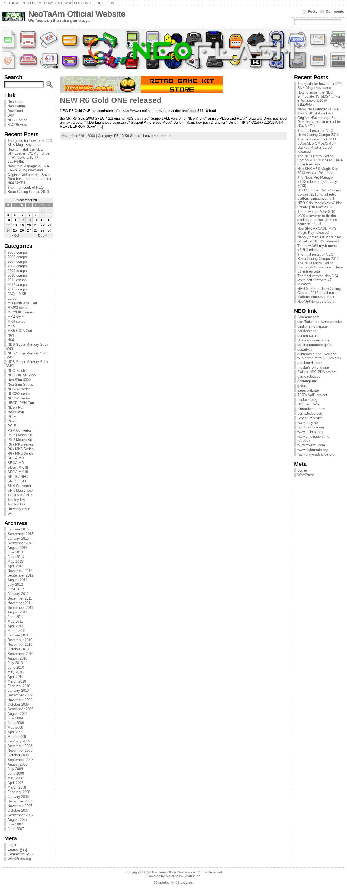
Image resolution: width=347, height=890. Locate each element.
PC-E (12, 417)
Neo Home (16, 102)
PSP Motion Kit (20, 435)
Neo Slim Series (20, 384)
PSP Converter (19, 430)
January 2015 (18, 538)
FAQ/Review (17, 125)
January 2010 (18, 691)
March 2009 (17, 737)
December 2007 (20, 801)
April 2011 (15, 626)
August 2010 (17, 658)
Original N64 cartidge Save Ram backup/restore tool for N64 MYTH (29, 179)
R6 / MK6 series (20, 444)
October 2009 (18, 704)
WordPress (306, 475)
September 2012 (20, 575)
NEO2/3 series (19, 389)
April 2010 (15, 677)
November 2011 (20, 603)
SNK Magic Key (20, 490)
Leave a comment (157, 136)
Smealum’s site (309, 418)
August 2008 (17, 764)
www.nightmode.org (312, 450)
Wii (10, 513)
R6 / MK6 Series (21, 449)
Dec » (42, 235)
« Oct (15, 235)
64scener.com (308, 317)
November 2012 (20, 571)
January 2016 (18, 529)
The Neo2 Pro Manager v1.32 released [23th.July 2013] (317, 181)
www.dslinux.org (310, 432)
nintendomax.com (311, 409)
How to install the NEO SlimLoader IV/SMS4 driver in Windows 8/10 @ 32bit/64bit (29, 155)
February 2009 (19, 741)
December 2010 (20, 640)
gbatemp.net (307, 381)
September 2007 (20, 815)
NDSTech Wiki (308, 404)
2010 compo (17, 275)
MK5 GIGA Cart (20, 331)
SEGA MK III (18, 467)
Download (15, 111)
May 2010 (15, 672)
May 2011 (15, 621)
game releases (308, 376)
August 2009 (17, 714)
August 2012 (17, 580)
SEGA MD (16, 458)
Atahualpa (192, 876)
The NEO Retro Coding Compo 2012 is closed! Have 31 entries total (320, 267)
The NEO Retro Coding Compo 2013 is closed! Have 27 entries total (320, 160)
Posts (312, 11)
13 (29, 220)
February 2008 (19, 792)
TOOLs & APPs (20, 495)
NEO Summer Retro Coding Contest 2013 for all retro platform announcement (319, 194)
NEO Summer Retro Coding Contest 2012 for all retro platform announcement (319, 293)
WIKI (11, 115)
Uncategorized (19, 509)
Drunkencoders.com (313, 340)
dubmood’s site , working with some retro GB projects (319, 356)
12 (22, 220)
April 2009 (15, 732)
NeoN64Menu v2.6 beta (315, 301)
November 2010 (20, 644)
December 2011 (20, 598)
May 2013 (15, 561)
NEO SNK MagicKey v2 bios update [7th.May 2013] (320, 205)
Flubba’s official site (313, 367)
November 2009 (20, 700)
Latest (12, 298)
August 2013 (17, 548)
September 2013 (20, 543)
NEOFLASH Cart (21, 403)
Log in (12, 845)
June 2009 (16, 723)
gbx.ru (302, 386)
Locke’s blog (307, 400)
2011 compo (17, 280)
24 (8, 230)
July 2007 (15, 824)
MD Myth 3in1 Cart (22, 303)
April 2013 (15, 566)
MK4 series (16, 317)
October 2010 (18, 649)
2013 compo (17, 289)
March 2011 (17, 631)
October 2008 (18, 755)
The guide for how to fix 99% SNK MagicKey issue (30, 143)
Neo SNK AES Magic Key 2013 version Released (317, 171)
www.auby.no (307, 423)
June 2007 (16, 829)
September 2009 (20, 709)
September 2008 (20, 760)
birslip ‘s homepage (312, 326)
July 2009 (15, 718)
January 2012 (18, 594)
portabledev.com (310, 413)
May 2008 (15, 778)
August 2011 (17, 612)
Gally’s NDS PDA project (316, 372)
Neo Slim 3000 (19, 380)
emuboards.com (310, 363)
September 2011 (20, 608)
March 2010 (17, 681)
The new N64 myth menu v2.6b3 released (317, 248)
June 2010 (16, 667)
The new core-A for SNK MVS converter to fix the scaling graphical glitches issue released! (317, 218)
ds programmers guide (314, 345)
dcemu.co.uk (307, 336)
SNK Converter (19, 486)
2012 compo (17, 285)
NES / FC (15, 407)
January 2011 (18, 635)
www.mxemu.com (311, 445)
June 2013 (16, 557)
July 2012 (15, 584)
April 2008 (15, 783)
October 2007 (18, 810)
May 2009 (15, 727)
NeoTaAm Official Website (76, 14)
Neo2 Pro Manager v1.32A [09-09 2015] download (28, 168)
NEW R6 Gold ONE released (110, 100)
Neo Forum (16, 106)
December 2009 (20, 695)
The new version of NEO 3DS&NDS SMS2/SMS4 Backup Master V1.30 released (316, 145)
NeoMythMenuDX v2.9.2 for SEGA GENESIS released (319, 239)
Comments (335, 11)
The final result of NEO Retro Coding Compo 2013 (28, 189)
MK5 (11, 326)
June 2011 (16, 617)
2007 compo (17, 262)
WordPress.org (19, 859)
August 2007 (17, 820)
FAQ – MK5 (17, 294)
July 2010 (15, 663)
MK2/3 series (18, 308)
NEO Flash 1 (18, 371)
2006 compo (17, 257)
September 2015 (20, 534)
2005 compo (17, 252)
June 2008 (16, 773)
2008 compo (17, 266)
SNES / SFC (18, 477)
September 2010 (20, 654)
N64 (11, 335)
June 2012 (16, 589)
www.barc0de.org (310, 427)
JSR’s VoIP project (312, 395)
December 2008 (20, 746)
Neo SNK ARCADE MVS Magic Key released (316, 230)
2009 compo (17, 271)
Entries (17, 849)
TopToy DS (16, 500)
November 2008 (20, 750)
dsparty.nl (305, 349)
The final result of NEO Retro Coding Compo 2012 (318, 256)
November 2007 (20, 806)
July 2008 (15, 769)
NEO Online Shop (22, 375)
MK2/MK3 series (21, 312)
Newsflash (16, 412)
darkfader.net (307, 331)
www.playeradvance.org (315, 454)
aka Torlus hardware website (319, 322)
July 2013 (15, 552)
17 (8, 225)
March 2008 (17, 787)
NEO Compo (17, 120)
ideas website (308, 390)
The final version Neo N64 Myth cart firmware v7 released (317, 280)
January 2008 (18, 797)
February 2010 (19, 686)
